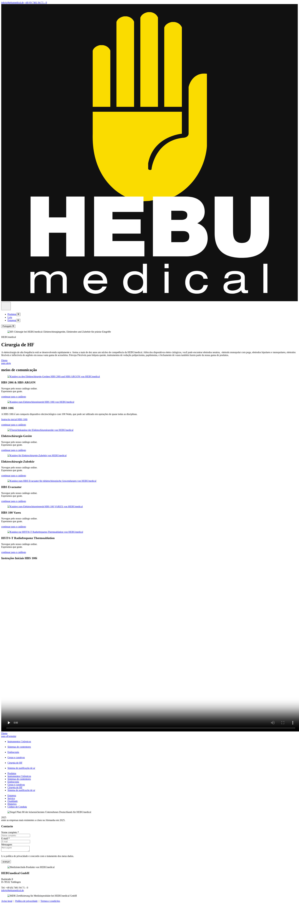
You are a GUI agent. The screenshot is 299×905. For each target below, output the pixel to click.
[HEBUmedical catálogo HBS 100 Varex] (45, 506)
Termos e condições (50, 901)
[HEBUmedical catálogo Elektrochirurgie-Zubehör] (36, 455)
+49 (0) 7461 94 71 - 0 (35, 2)
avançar (6, 862)
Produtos (11, 314)
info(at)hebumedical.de (12, 2)
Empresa (11, 320)
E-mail (5, 838)
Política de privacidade (26, 901)
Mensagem (6, 844)
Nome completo (10, 832)
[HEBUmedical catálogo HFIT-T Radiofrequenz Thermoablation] (45, 532)
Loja (9, 317)
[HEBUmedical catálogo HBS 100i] (40, 402)
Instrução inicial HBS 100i (14, 419)
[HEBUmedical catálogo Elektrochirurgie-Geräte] (40, 430)
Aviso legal (6, 901)
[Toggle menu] (18, 314)
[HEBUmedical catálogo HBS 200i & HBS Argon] (53, 376)
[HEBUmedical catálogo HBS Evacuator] (51, 481)
